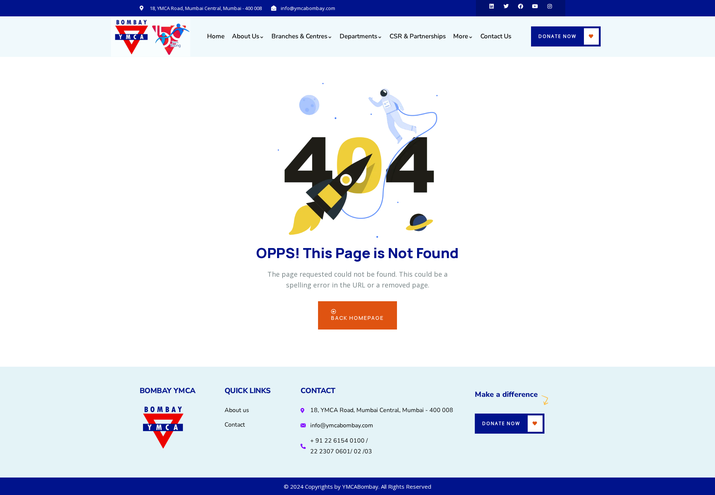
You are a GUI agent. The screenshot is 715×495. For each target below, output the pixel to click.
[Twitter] (506, 8)
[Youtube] (535, 8)
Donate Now (557, 36)
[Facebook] (520, 8)
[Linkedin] (491, 8)
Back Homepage (357, 317)
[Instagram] (549, 8)
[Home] (151, 37)
